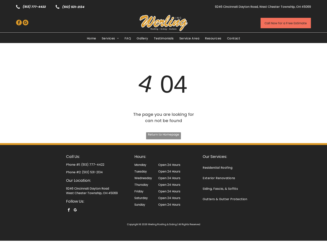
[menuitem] (91, 38)
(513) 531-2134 (73, 7)
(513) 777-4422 (34, 7)
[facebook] (19, 23)
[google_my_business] (25, 23)
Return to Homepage (163, 134)
